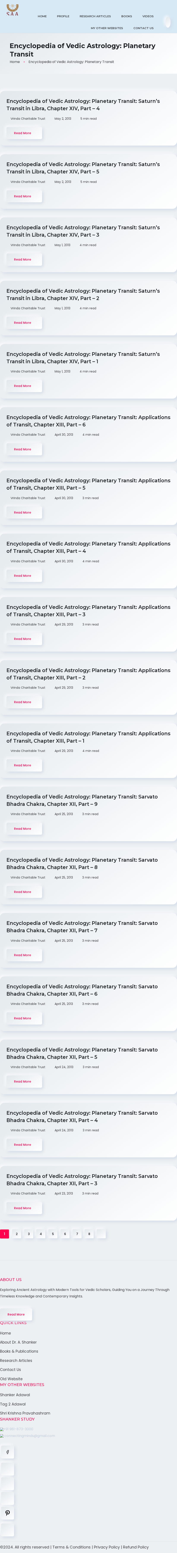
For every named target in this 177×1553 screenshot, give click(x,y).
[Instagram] (7, 1498)
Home (42, 16)
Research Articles (95, 16)
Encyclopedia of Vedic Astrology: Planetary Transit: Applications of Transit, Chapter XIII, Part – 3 (88, 611)
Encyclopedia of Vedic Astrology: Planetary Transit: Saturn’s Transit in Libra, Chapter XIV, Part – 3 (83, 231)
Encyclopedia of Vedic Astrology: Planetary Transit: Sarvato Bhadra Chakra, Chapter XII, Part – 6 (82, 990)
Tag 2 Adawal (13, 1404)
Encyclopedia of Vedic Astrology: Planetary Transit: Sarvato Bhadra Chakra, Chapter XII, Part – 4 (82, 1116)
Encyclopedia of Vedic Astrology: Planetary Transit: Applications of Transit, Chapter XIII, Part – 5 (88, 484)
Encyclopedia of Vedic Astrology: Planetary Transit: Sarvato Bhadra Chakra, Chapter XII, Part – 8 (82, 863)
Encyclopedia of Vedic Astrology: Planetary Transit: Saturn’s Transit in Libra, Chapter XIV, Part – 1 (83, 358)
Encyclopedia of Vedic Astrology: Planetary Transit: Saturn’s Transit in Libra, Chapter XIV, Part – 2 (83, 294)
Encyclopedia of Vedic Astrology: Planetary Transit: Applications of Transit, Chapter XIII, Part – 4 (88, 547)
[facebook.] (7, 1452)
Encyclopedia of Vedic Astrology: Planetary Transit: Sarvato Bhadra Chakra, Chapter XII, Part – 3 (82, 1180)
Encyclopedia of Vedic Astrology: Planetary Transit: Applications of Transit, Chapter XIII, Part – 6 (88, 421)
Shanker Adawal (15, 1394)
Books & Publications (19, 1351)
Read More (16, 1314)
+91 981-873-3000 (18, 1429)
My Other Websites (107, 28)
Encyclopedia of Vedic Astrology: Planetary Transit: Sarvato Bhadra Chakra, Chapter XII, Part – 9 (82, 800)
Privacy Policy (107, 1547)
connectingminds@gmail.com (29, 1435)
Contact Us (143, 28)
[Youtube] (7, 1529)
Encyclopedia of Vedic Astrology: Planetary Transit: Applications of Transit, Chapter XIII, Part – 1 (88, 737)
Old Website (11, 1379)
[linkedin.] (7, 1483)
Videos (148, 16)
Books (126, 16)
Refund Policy (136, 1547)
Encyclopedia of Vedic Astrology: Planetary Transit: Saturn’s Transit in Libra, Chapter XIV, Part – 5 (83, 168)
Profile (63, 16)
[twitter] (7, 1469)
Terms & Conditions (71, 1547)
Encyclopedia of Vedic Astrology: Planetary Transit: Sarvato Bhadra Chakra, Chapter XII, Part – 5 (82, 1053)
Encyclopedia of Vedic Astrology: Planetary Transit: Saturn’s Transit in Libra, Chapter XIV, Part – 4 (83, 105)
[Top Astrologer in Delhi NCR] (12, 10)
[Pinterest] (7, 1513)
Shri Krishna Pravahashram (25, 1413)
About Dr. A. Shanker (18, 1342)
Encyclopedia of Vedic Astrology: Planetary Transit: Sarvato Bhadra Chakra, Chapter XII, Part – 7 (82, 927)
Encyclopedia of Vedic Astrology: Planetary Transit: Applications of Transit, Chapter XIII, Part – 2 (88, 674)
